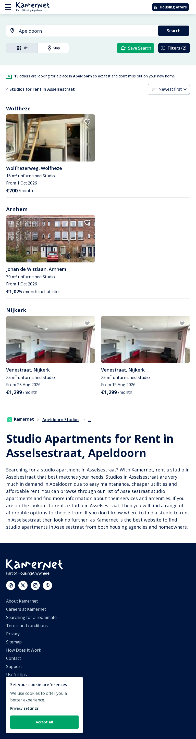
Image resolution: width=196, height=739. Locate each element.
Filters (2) (177, 48)
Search (173, 30)
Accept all (44, 722)
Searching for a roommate (31, 617)
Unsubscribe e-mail (24, 683)
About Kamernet (22, 601)
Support (14, 666)
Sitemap (14, 642)
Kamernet (24, 419)
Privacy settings (24, 708)
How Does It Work (23, 650)
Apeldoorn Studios (60, 419)
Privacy (13, 634)
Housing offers (173, 7)
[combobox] (79, 31)
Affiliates (14, 691)
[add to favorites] (87, 121)
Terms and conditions (27, 625)
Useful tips (16, 674)
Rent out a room (22, 715)
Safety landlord (20, 723)
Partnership (17, 699)
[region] (44, 705)
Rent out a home (22, 707)
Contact (13, 658)
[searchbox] (86, 31)
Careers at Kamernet (26, 609)
